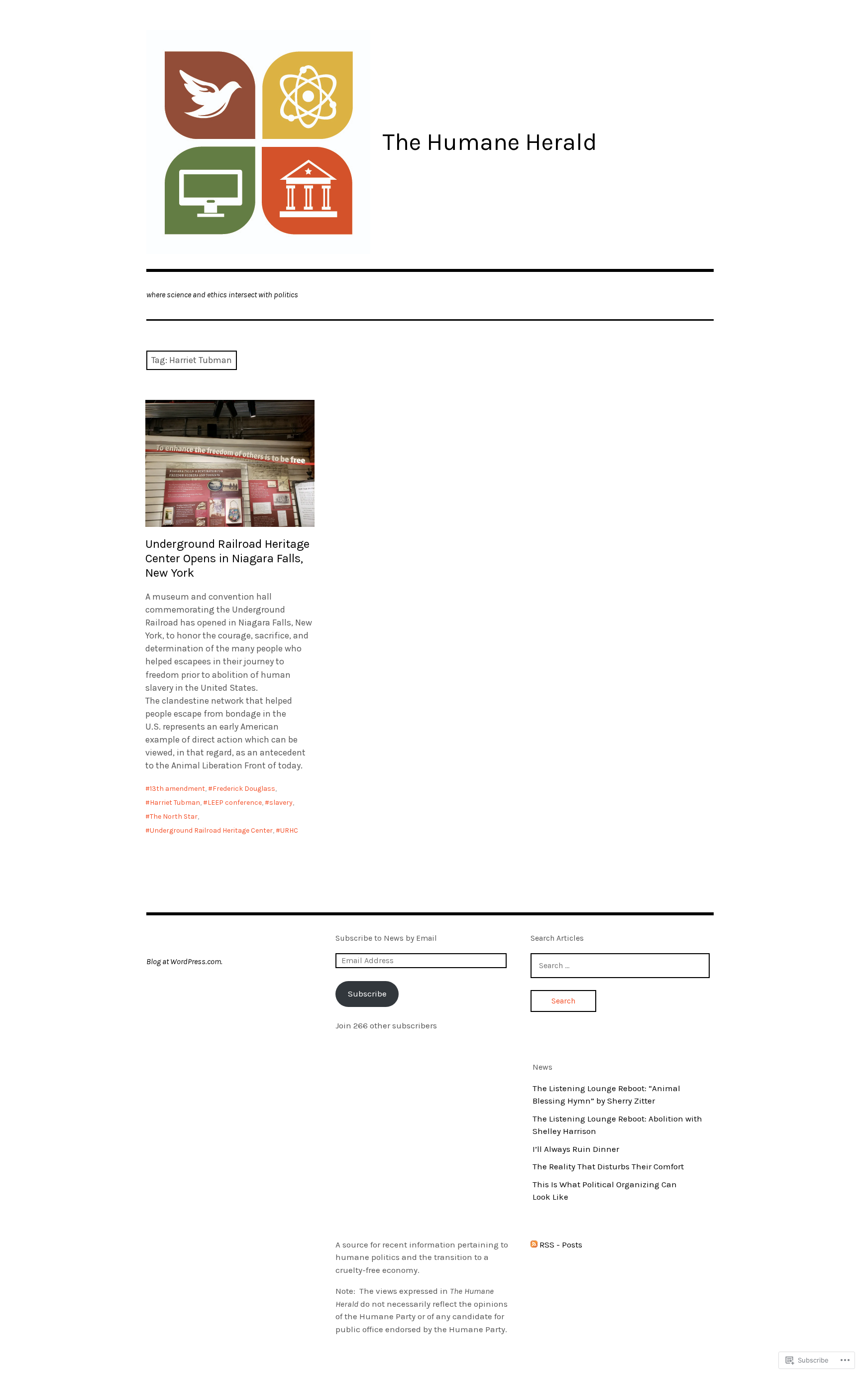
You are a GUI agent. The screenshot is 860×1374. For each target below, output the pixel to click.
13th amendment (177, 788)
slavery (281, 802)
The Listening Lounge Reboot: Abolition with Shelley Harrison (617, 1125)
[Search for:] (620, 965)
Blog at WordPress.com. (184, 961)
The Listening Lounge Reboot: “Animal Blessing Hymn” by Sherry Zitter (606, 1094)
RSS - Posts (560, 1244)
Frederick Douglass (244, 788)
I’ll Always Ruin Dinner (576, 1149)
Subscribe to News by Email (386, 938)
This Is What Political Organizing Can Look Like (605, 1190)
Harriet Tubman (175, 802)
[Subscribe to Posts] (534, 1244)
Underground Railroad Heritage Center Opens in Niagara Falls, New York (227, 558)
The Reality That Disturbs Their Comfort (608, 1166)
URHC (289, 830)
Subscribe (367, 994)
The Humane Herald (489, 142)
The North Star (174, 816)
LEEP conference (235, 802)
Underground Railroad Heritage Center (211, 830)
